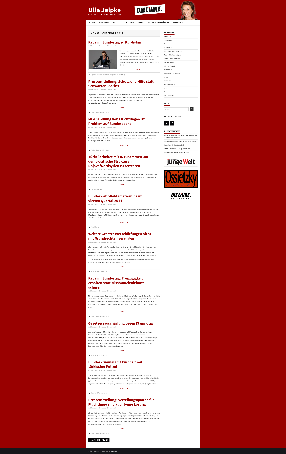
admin (115, 46)
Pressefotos (167, 81)
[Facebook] (172, 123)
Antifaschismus (168, 40)
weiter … (140, 69)
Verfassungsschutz (169, 95)
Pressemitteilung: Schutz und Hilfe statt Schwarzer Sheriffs (121, 83)
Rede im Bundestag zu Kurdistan (114, 42)
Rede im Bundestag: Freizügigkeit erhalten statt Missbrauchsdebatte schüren (116, 283)
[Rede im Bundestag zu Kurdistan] (103, 60)
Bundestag (104, 22)
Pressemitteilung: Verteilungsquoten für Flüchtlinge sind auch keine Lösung (121, 402)
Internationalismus (96, 189)
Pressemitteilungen (169, 84)
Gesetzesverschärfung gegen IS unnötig (120, 323)
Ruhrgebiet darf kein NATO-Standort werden (177, 152)
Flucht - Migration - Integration (107, 74)
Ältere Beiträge (100, 440)
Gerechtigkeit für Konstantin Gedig (174, 145)
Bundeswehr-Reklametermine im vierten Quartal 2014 (115, 198)
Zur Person (129, 22)
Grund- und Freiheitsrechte (99, 271)
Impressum (178, 22)
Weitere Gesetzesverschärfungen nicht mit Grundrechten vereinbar (119, 236)
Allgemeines (94, 74)
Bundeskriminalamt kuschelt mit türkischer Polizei (115, 364)
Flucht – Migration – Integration (173, 55)
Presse (116, 22)
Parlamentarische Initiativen (172, 73)
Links (140, 22)
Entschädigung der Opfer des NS (173, 51)
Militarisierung (121, 74)
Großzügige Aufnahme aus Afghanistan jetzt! (177, 149)
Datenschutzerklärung (158, 22)
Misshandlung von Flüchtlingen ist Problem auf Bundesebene (116, 121)
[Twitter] (166, 123)
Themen (91, 22)
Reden (166, 88)
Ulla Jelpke (104, 10)
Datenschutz (167, 47)
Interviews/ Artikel (169, 66)
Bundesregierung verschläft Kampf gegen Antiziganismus (180, 141)
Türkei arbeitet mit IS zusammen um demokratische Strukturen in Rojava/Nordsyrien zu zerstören (118, 161)
